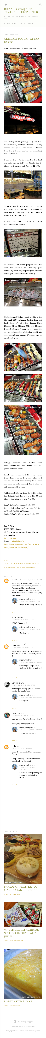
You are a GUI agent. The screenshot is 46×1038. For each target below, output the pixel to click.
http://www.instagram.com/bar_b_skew (21, 544)
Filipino (18, 567)
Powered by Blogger (25, 1022)
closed (12, 567)
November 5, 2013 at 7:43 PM (31, 601)
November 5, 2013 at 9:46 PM (23, 648)
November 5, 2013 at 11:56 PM (31, 662)
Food (14, 23)
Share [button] (6, 560)
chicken (7, 567)
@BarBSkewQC (18, 541)
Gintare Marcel (29, 1026)
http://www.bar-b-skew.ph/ (16, 547)
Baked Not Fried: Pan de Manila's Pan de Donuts (20, 888)
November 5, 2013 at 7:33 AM (23, 619)
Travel (22, 23)
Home (7, 23)
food (23, 567)
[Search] (40, 4)
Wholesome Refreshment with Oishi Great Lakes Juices (22, 933)
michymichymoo (27, 599)
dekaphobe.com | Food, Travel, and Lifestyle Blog (21, 10)
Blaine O (15, 580)
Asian (11, 563)
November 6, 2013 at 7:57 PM (31, 697)
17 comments (15, 894)
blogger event (29, 563)
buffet (37, 563)
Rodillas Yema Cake (18, 1001)
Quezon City (30, 567)
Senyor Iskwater (19, 683)
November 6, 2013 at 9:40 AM (24, 685)
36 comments (15, 1006)
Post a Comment (16, 941)
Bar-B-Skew (18, 563)
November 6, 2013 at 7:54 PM (23, 715)
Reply (14, 612)
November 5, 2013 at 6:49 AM (31, 580)
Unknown (16, 645)
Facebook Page (10, 538)
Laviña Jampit (18, 713)
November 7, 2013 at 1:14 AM (23, 748)
